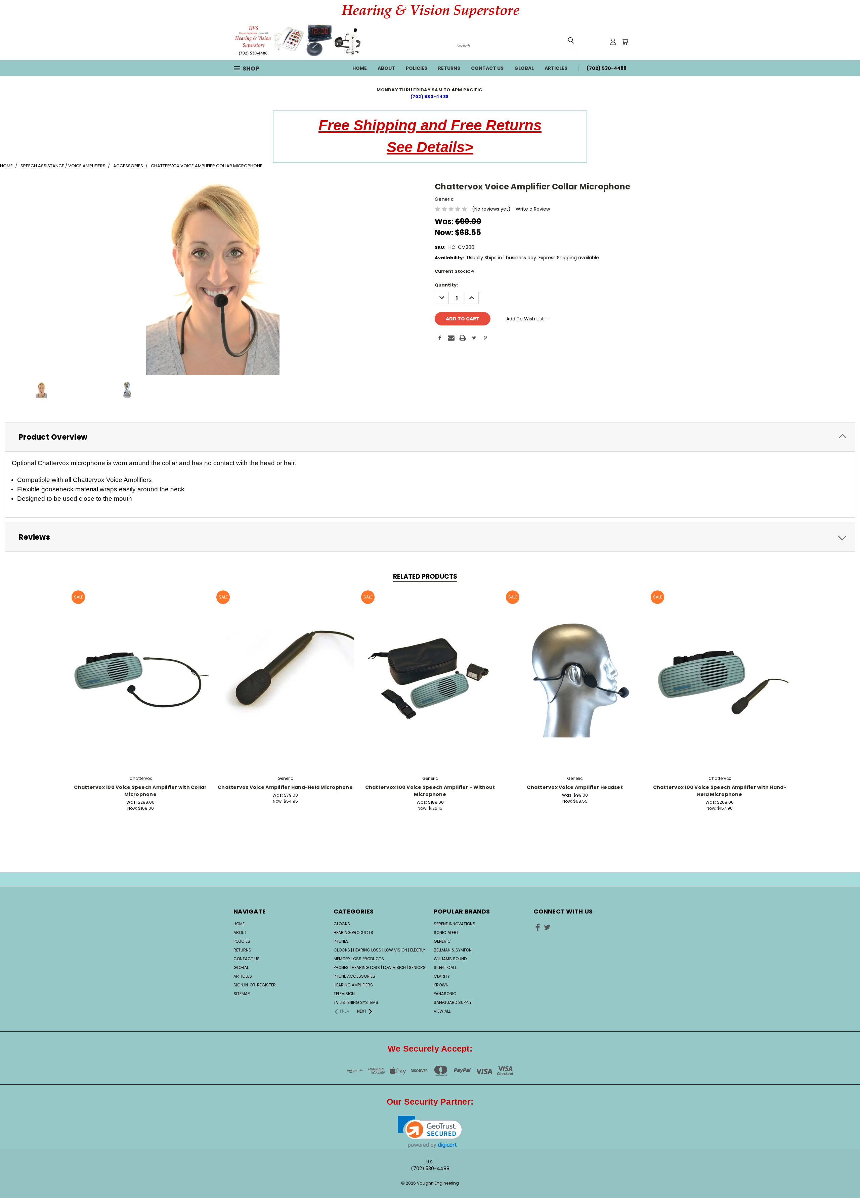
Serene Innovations (454, 924)
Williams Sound (450, 959)
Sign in (241, 985)
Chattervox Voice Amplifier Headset (575, 787)
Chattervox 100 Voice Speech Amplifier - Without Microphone (430, 791)
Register (266, 985)
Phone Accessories (354, 976)
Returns (449, 68)
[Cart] (624, 41)
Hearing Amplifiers (353, 985)
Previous (842, 1172)
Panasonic (445, 993)
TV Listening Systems (356, 1002)
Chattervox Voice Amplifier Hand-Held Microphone (285, 787)
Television (344, 993)
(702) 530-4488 (430, 96)
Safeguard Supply (453, 1002)
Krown (441, 985)
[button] (430, 1132)
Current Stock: (454, 271)
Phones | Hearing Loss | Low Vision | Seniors (380, 967)
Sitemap (241, 993)
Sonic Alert (446, 932)
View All (442, 1011)
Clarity (442, 976)
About (386, 68)
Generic (442, 941)
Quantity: (446, 285)
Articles (556, 68)
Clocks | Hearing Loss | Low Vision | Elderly (379, 950)
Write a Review (533, 209)
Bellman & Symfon (453, 950)
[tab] (430, 437)
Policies (416, 68)
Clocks (342, 924)
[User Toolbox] (613, 41)
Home (359, 68)
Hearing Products (353, 932)
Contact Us (487, 68)
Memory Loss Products (359, 959)
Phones (341, 941)
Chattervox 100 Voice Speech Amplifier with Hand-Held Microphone (719, 791)
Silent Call (445, 967)
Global (524, 68)
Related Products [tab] (425, 576)
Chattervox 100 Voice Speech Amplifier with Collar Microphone (140, 791)
